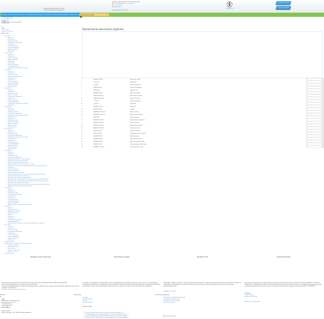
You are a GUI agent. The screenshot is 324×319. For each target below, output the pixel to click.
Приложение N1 (12, 196)
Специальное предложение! (252, 301)
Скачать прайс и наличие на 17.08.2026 (250, 295)
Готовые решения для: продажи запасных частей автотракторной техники (106, 314)
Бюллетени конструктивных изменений (174, 297)
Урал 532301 (8, 224)
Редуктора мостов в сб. (14, 246)
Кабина (10, 214)
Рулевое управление (13, 46)
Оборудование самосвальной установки (18, 67)
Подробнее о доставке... (170, 291)
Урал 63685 (7, 206)
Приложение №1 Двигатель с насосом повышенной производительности (26, 174)
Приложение (11, 51)
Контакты (22, 14)
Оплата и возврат (87, 302)
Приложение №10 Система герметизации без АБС (21, 164)
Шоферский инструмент (14, 211)
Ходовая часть (11, 39)
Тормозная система (13, 40)
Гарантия (85, 300)
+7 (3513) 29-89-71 (129, 3)
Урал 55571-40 (8, 128)
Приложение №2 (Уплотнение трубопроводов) (20, 204)
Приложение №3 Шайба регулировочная (18, 175)
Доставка (85, 297)
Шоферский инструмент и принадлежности (19, 159)
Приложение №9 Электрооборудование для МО (20, 186)
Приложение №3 (12, 126)
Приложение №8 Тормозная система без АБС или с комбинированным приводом (29, 184)
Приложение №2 (12, 116)
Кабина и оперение (13, 49)
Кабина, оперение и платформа (16, 172)
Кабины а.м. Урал (12, 251)
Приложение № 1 (12, 78)
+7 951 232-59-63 (117, 5)
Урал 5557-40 (8, 106)
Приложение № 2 (12, 86)
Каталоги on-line (13, 14)
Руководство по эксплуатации (171, 300)
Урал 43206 (7, 69)
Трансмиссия (11, 44)
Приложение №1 (12, 125)
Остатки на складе (9, 253)
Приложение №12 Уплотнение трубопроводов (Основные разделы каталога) (27, 165)
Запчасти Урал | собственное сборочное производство (18, 243)
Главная (4, 14)
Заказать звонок (283, 7)
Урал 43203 (7, 35)
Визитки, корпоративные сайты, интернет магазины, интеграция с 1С (105, 312)
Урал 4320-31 (8, 150)
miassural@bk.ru (117, 6)
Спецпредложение (9, 241)
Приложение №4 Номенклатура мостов (18, 162)
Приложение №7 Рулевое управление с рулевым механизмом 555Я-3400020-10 (28, 179)
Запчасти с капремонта (8, 289)
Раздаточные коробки (13, 245)
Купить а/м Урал (74, 14)
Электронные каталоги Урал (171, 299)
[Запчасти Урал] (54, 3)
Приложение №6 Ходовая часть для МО (18, 182)
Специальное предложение (60, 14)
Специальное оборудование (15, 42)
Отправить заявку (283, 2)
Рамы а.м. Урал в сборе (14, 250)
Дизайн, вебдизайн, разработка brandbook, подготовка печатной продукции (106, 315)
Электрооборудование (13, 47)
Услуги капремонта (20, 289)
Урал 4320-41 (8, 187)
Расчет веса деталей (169, 302)
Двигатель (10, 37)
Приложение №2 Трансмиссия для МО (18, 160)
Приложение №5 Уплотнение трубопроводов (19, 177)
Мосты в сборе (11, 248)
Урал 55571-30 (8, 52)
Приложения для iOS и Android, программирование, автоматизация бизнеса (107, 317)
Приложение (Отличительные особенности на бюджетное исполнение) (26, 223)
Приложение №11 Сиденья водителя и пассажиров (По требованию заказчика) (28, 180)
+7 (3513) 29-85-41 (118, 3)
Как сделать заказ (87, 299)
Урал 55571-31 (8, 88)
